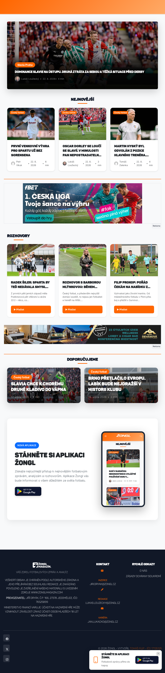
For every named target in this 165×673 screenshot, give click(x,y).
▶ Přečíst (19, 309)
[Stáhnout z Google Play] (147, 660)
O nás (143, 570)
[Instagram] (6, 658)
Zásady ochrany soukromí (143, 576)
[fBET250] (82, 203)
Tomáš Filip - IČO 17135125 (146, 648)
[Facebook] (6, 637)
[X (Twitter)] (6, 648)
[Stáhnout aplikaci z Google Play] (28, 491)
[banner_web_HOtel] (82, 334)
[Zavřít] (158, 653)
